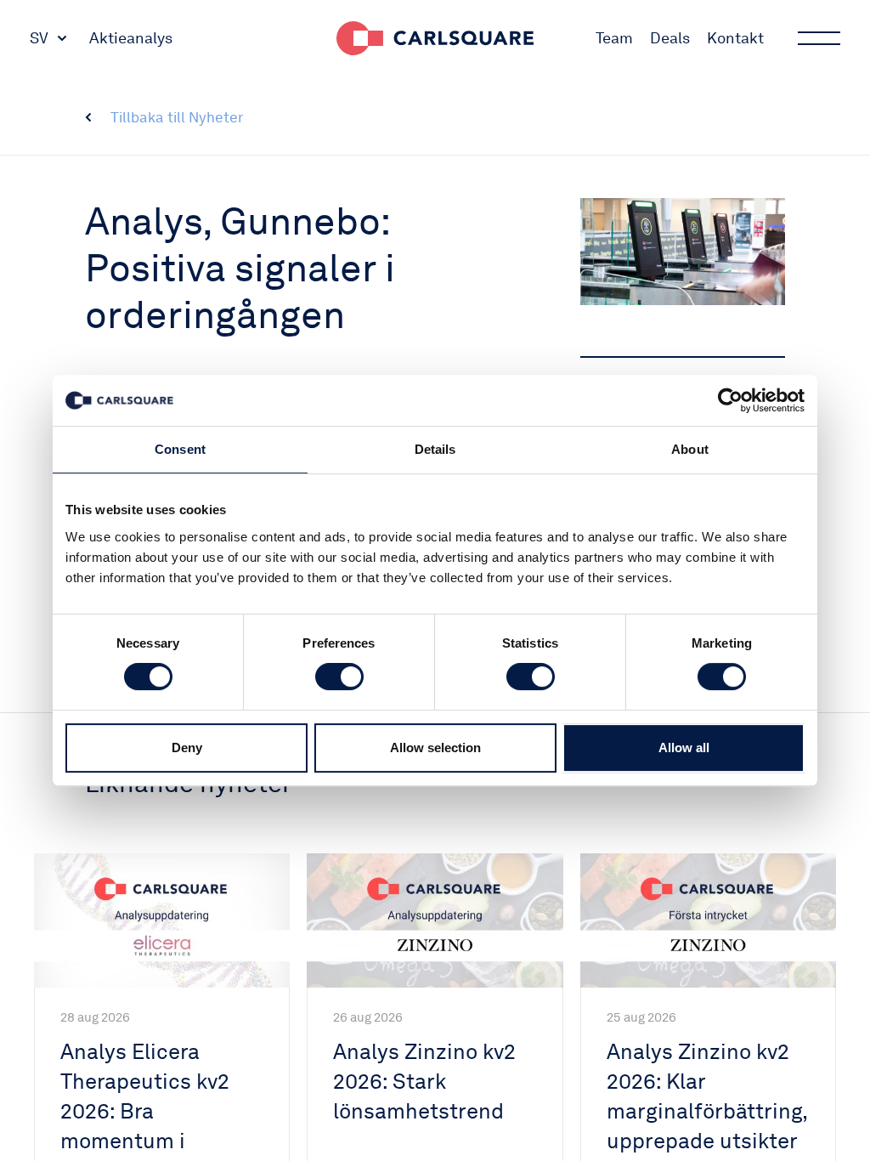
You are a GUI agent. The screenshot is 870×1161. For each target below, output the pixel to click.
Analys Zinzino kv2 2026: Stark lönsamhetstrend (424, 1081)
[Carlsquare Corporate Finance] (435, 38)
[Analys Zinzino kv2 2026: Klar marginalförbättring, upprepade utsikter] (708, 920)
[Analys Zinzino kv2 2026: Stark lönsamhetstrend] (434, 920)
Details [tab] (435, 449)
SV (39, 38)
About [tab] (690, 449)
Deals (670, 38)
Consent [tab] (180, 449)
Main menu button (819, 38)
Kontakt (735, 38)
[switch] (339, 676)
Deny (187, 747)
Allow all (683, 747)
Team (614, 38)
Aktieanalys (130, 38)
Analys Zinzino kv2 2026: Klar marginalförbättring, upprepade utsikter (707, 1096)
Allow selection (435, 747)
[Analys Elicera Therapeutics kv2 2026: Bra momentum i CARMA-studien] (162, 920)
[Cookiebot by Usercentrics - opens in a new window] (730, 400)
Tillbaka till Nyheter (177, 117)
